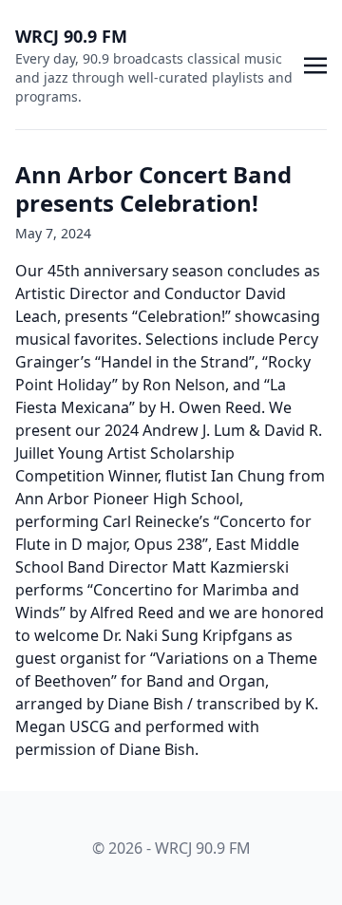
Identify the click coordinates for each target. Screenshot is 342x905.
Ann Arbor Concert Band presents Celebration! (153, 188)
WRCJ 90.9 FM (71, 36)
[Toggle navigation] (315, 63)
